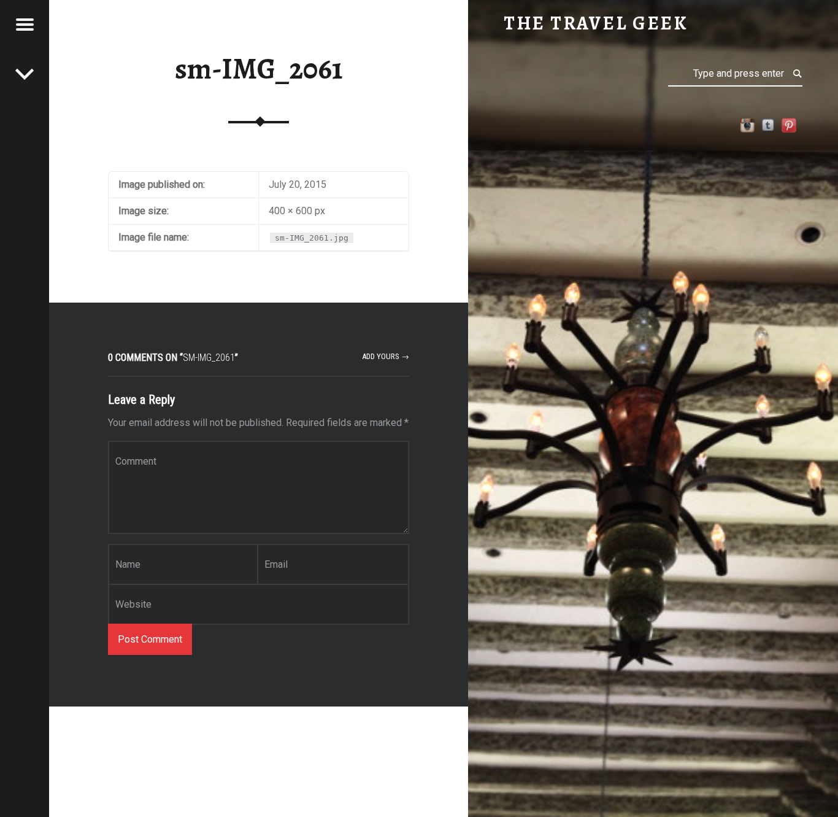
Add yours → (385, 356)
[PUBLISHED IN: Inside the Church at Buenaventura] (24, 73)
